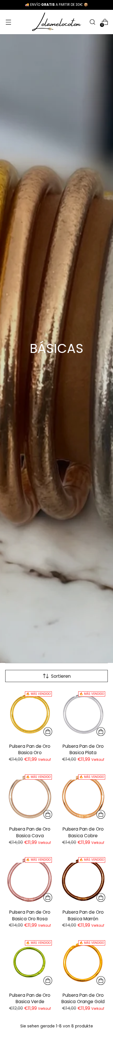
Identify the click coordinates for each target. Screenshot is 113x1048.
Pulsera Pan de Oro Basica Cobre (83, 832)
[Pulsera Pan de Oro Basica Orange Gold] (83, 962)
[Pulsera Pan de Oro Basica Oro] (30, 714)
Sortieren (61, 676)
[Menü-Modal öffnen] (8, 22)
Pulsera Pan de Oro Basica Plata (83, 749)
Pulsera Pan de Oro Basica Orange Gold (83, 998)
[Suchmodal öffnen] (92, 22)
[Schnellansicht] (48, 732)
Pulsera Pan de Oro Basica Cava (29, 832)
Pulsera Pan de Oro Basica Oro (29, 749)
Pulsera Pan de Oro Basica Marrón (83, 915)
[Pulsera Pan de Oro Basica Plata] (83, 714)
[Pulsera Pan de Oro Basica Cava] (30, 797)
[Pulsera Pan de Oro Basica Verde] (30, 962)
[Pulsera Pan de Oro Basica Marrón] (83, 879)
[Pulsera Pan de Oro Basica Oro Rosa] (30, 879)
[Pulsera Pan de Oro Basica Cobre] (83, 797)
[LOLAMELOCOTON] (56, 22)
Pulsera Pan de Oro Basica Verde (29, 998)
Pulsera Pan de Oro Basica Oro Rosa (29, 915)
